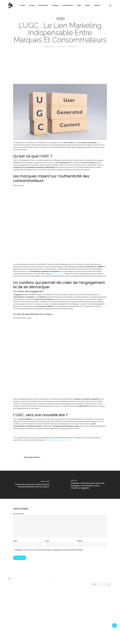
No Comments (71, 46)
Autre (70, 586)
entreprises (72, 601)
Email (47, 541)
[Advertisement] (60, 67)
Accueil (22, 5)
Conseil (87, 5)
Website (80, 541)
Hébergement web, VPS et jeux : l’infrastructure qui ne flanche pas (55, 607)
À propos (32, 5)
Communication (67, 5)
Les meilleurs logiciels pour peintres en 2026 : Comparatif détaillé (56, 597)
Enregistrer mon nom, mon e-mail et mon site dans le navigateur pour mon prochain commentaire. (49, 550)
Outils (79, 5)
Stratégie (55, 5)
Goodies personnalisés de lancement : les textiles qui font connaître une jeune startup (55, 586)
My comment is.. (19, 514)
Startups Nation (49, 46)
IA (69, 604)
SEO (70, 613)
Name (15, 541)
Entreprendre (43, 5)
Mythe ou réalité (74, 607)
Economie (72, 595)
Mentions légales (13, 603)
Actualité (97, 5)
